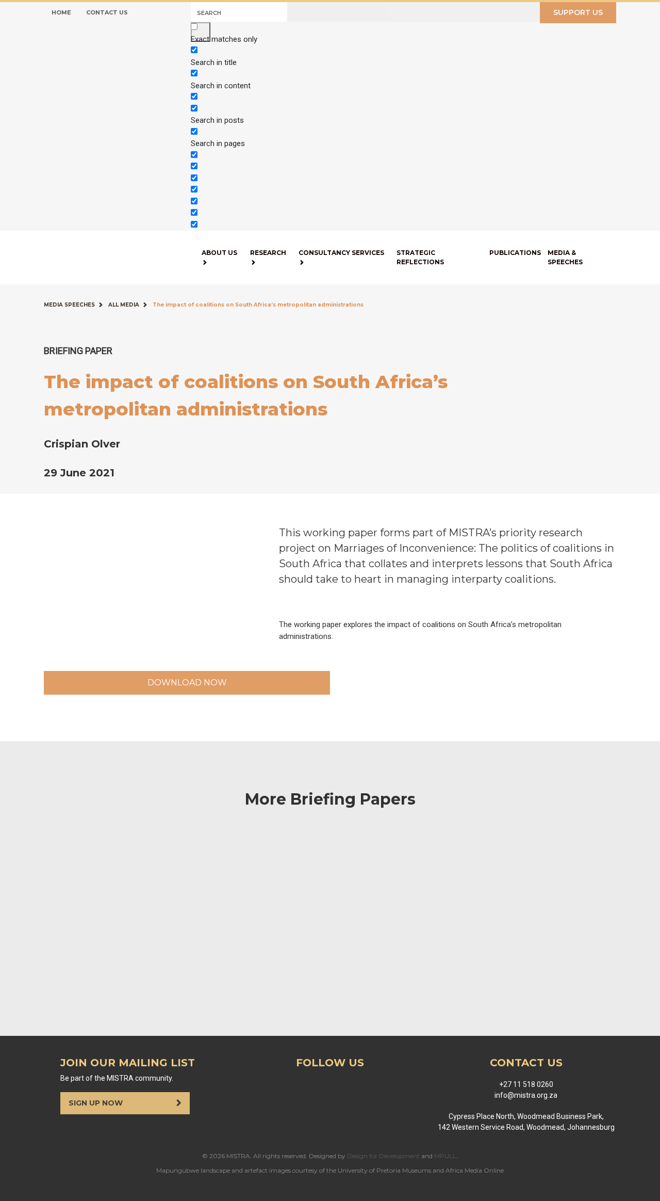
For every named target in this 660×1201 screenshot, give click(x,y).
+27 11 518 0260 (526, 1084)
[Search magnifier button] (200, 32)
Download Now (187, 682)
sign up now (97, 1103)
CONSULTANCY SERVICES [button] (341, 253)
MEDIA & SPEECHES (565, 257)
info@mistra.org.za (525, 1095)
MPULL (445, 1156)
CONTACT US (107, 12)
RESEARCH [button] (268, 253)
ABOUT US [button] (219, 253)
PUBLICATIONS (515, 253)
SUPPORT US (578, 12)
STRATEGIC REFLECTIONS (420, 257)
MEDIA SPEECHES (69, 304)
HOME (61, 12)
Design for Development (383, 1156)
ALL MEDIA (123, 304)
